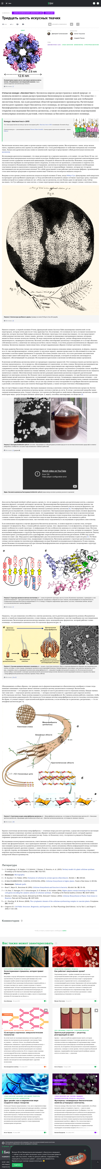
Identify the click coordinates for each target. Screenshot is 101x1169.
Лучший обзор (49, 13)
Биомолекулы (78, 44)
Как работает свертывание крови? (69, 971)
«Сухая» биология (67, 44)
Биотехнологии (19, 1030)
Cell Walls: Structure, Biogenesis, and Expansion (32, 907)
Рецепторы (69, 1030)
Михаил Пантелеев (59, 1001)
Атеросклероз (8, 969)
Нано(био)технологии (61, 1098)
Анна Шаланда (8, 1001)
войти (64, 931)
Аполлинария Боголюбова (11, 1066)
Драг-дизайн (28, 1096)
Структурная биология (91, 44)
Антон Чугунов (58, 1066)
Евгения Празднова (59, 1132)
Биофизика (62, 1030)
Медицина (67, 969)
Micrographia (19, 875)
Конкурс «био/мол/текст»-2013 (16, 121)
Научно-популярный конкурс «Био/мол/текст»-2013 (28, 13)
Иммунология (29, 1030)
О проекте (5, 1146)
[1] (13, 86)
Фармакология (24, 1098)
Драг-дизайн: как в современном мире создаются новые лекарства (21, 1102)
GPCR (56, 1030)
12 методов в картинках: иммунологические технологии (23, 1034)
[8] (13, 677)
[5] (13, 450)
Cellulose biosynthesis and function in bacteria (50, 887)
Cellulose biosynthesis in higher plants (60, 881)
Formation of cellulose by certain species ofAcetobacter (48, 878)
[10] (13, 822)
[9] (16, 677)
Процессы (27, 969)
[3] (82, 394)
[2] (13, 320)
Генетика (73, 1096)
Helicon (6, 131)
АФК (68, 1096)
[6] (70, 509)
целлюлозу (6, 152)
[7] (88, 537)
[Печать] (71, 24)
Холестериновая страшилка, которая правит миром (23, 972)
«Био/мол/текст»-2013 (54, 44)
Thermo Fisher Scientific (36, 129)
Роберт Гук (71, 175)
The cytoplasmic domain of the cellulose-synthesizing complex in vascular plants (60, 901)
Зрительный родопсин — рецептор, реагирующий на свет (70, 1034)
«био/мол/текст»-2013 (46, 124)
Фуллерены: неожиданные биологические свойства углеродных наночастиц (73, 1102)
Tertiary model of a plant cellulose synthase (78, 869)
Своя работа (80, 1098)
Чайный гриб (20, 884)
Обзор (23, 30)
